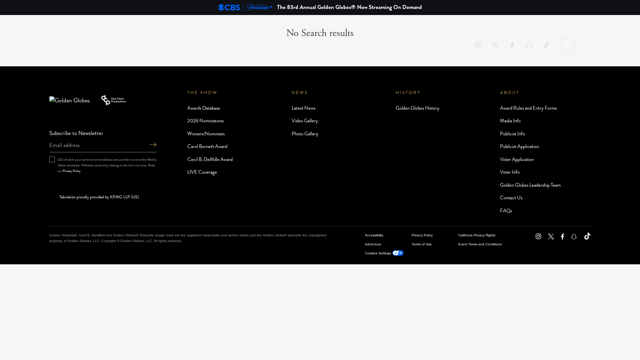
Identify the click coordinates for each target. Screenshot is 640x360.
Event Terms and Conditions (480, 244)
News (300, 92)
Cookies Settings (378, 253)
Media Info (510, 120)
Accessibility (374, 235)
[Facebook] (512, 45)
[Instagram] (478, 45)
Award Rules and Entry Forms (528, 108)
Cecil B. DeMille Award (210, 159)
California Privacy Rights (476, 235)
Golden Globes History (417, 108)
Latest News (303, 108)
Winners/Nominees (206, 133)
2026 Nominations (205, 120)
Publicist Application (519, 146)
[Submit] (153, 145)
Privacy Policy (72, 170)
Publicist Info (512, 133)
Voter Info (510, 172)
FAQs (506, 210)
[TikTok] (546, 45)
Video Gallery (305, 120)
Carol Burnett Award (207, 146)
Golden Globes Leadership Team (530, 185)
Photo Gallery (305, 133)
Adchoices (373, 244)
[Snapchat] (529, 45)
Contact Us (511, 197)
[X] (495, 45)
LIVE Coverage (202, 172)
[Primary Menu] (72, 45)
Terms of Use (422, 244)
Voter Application (517, 159)
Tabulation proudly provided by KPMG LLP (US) (99, 197)
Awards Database (203, 108)
